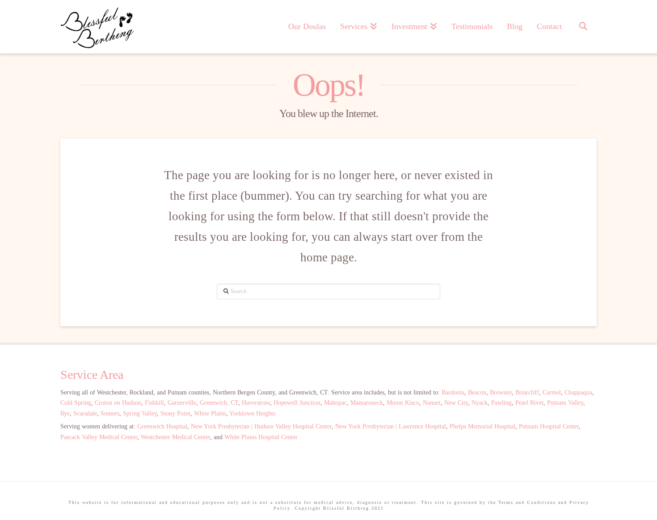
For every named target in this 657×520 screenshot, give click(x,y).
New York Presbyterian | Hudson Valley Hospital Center (261, 426)
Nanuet (432, 402)
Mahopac (335, 402)
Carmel (552, 392)
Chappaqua (578, 392)
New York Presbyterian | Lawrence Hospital (390, 426)
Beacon (477, 392)
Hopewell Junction (297, 402)
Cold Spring (75, 402)
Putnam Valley (565, 402)
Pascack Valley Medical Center (98, 437)
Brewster (501, 392)
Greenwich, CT (219, 402)
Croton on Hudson (118, 402)
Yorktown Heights (252, 413)
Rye (65, 413)
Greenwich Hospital (162, 426)
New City (456, 402)
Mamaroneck (366, 402)
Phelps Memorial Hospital (482, 426)
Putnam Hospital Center (549, 426)
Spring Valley (140, 413)
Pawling (501, 402)
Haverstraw (256, 402)
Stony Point (175, 413)
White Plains (210, 413)
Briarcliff (527, 392)
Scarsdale (85, 413)
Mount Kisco (403, 402)
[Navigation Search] (583, 27)
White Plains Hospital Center (261, 437)
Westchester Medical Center (175, 437)
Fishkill (154, 402)
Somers (110, 413)
